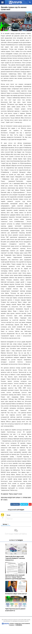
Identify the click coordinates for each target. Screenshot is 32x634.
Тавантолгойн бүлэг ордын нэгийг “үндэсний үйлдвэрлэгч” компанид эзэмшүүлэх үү (15, 558)
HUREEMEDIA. (18, 625)
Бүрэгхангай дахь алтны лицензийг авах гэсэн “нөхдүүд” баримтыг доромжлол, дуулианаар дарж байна (15, 576)
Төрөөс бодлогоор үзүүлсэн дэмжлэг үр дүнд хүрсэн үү (15, 609)
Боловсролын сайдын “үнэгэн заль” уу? (16, 593)
